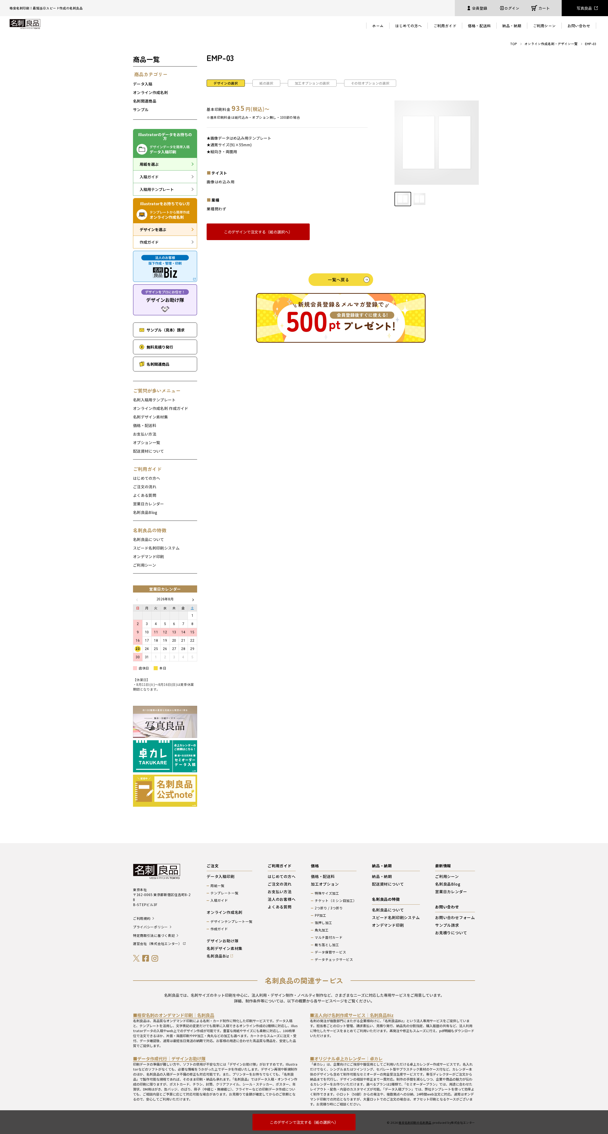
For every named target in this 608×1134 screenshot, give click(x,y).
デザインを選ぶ (153, 229)
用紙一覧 (217, 885)
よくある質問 (144, 495)
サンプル (140, 109)
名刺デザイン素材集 (150, 417)
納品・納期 (511, 25)
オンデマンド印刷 (148, 556)
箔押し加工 (323, 922)
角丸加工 (322, 930)
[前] (137, 599)
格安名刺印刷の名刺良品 (415, 1122)
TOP (513, 43)
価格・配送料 (479, 25)
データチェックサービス (334, 959)
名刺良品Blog (145, 512)
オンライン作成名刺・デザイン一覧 (551, 43)
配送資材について (148, 451)
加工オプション (325, 884)
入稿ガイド (149, 177)
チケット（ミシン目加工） (335, 900)
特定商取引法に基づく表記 (154, 935)
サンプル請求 (447, 925)
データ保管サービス (330, 952)
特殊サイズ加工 (327, 893)
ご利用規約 (142, 918)
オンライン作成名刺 (150, 92)
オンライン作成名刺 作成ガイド (160, 408)
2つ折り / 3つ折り (329, 908)
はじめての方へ (408, 25)
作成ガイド (149, 242)
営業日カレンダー (148, 504)
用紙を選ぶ (149, 164)
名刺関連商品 (144, 101)
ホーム (378, 25)
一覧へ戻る (338, 279)
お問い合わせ (578, 25)
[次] (193, 599)
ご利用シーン (544, 25)
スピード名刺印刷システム (156, 548)
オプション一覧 (146, 442)
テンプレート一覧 (224, 893)
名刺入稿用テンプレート (154, 400)
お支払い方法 (144, 434)
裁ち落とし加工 (327, 944)
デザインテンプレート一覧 (231, 921)
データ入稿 (142, 84)
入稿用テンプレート (157, 189)
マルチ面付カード (329, 937)
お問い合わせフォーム (455, 917)
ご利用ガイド (444, 25)
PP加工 (320, 915)
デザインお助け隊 (222, 941)
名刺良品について (148, 539)
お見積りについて (451, 933)
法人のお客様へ (282, 899)
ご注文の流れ (144, 487)
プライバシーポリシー (150, 927)
